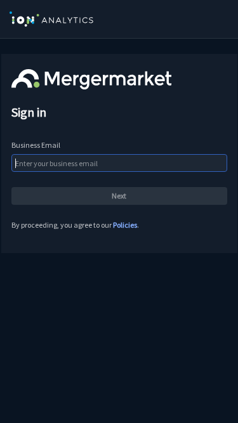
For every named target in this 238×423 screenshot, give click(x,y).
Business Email (35, 145)
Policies (125, 225)
